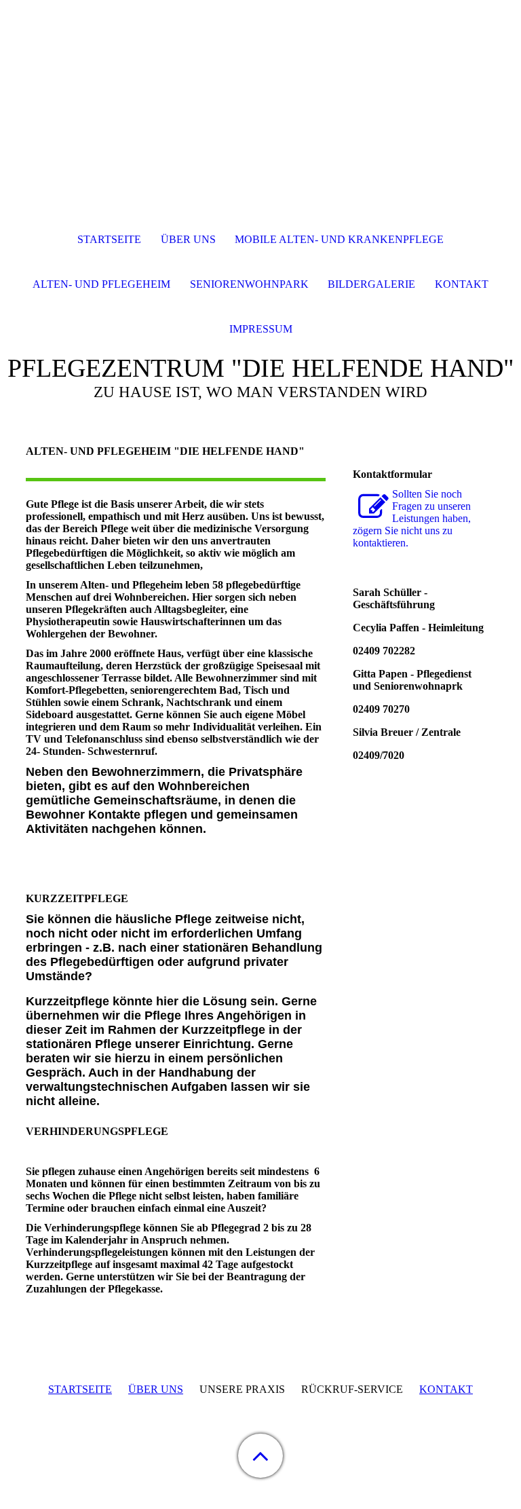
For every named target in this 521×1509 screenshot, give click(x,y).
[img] (260, 84)
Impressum (260, 329)
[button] (260, 1456)
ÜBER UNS (155, 1389)
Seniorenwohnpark (249, 284)
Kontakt (461, 284)
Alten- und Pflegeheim (101, 284)
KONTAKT (446, 1389)
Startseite (109, 239)
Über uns (188, 239)
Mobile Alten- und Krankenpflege (339, 239)
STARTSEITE (80, 1389)
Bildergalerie (371, 284)
